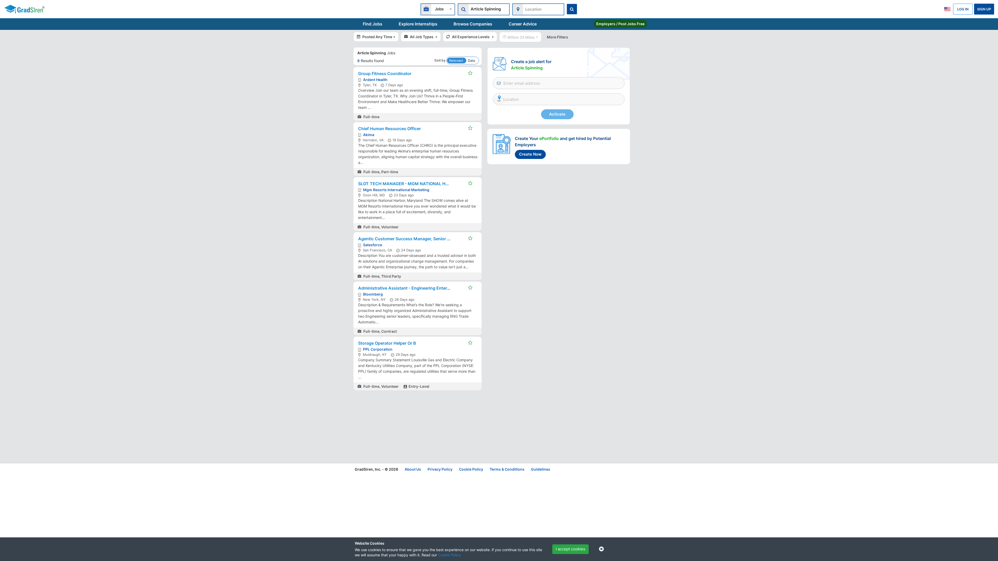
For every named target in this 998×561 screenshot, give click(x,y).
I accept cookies (570, 548)
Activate (557, 114)
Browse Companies (473, 23)
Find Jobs (372, 23)
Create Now (530, 154)
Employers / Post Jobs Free (620, 24)
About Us (413, 469)
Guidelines (540, 469)
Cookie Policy (449, 555)
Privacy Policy (440, 469)
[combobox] (438, 9)
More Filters (557, 37)
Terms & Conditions (507, 469)
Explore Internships (418, 23)
